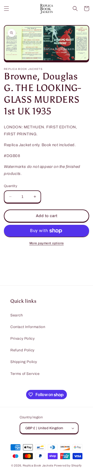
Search (16, 315)
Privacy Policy (22, 338)
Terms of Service (25, 374)
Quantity (10, 186)
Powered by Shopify (68, 465)
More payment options (46, 243)
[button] (6, 8)
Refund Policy (22, 350)
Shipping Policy (23, 362)
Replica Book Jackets (38, 465)
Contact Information (27, 327)
